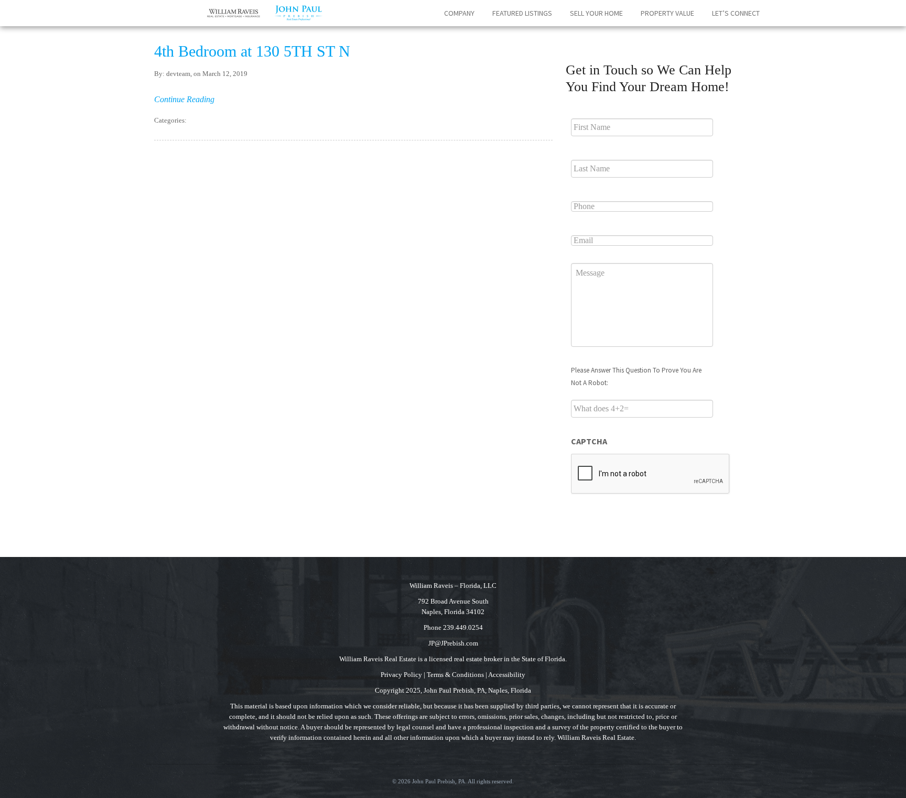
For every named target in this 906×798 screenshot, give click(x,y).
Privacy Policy (401, 675)
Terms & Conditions (455, 675)
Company (459, 13)
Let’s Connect (736, 13)
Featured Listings (522, 13)
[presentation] (650, 474)
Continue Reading (184, 99)
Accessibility (506, 675)
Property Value (667, 13)
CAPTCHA (589, 441)
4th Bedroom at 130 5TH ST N (252, 51)
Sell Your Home (596, 13)
